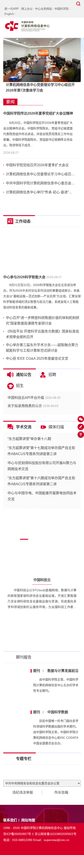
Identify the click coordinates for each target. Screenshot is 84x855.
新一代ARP (12, 8)
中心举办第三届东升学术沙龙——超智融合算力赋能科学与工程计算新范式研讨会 (42, 347)
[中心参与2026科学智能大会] (42, 251)
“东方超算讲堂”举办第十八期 (29, 439)
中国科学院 (61, 8)
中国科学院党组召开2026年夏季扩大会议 (37, 165)
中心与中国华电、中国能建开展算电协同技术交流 (42, 496)
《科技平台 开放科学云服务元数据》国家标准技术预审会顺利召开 (42, 334)
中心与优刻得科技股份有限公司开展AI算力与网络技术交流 (42, 466)
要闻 (10, 101)
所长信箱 (61, 792)
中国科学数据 (50, 712)
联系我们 (10, 820)
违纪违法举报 (22, 792)
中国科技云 (42, 580)
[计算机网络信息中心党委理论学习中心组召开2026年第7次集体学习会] (42, 60)
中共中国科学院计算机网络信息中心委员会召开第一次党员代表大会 (40, 183)
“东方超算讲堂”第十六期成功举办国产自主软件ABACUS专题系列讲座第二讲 (41, 481)
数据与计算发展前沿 (55, 671)
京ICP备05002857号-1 (18, 834)
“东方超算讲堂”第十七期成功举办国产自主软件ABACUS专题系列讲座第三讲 (41, 451)
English (9, 14)
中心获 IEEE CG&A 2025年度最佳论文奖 (37, 358)
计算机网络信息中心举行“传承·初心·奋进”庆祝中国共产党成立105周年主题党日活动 (40, 192)
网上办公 (27, 8)
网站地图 (28, 820)
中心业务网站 (43, 8)
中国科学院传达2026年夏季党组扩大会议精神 (38, 113)
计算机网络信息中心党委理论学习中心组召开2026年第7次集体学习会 (40, 87)
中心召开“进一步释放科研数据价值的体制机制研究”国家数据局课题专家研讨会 (42, 320)
